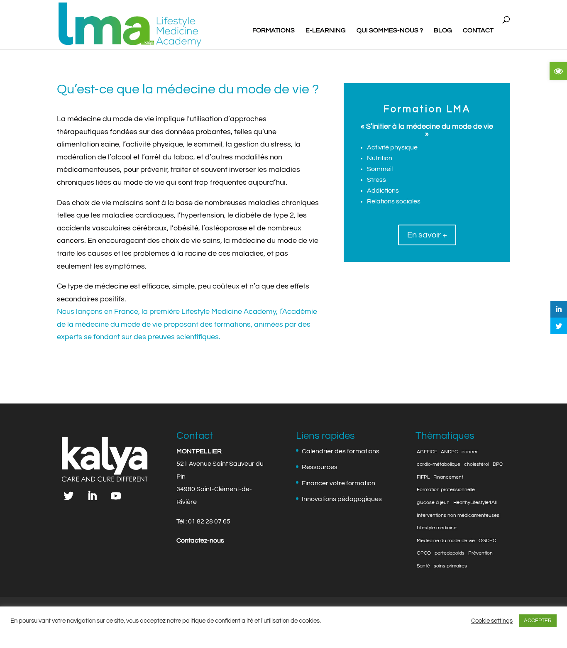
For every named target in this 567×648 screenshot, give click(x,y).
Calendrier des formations (340, 451)
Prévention (480, 553)
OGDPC (487, 540)
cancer (470, 452)
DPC (498, 464)
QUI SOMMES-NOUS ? (390, 30)
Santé (423, 566)
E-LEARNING (325, 30)
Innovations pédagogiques (342, 499)
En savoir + (427, 235)
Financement (448, 477)
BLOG (443, 30)
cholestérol (476, 464)
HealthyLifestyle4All (474, 502)
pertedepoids (449, 553)
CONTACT (478, 30)
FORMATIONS (273, 30)
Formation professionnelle (446, 489)
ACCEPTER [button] (538, 621)
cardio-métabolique (438, 464)
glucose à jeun (433, 502)
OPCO (424, 553)
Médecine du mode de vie (446, 540)
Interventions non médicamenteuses (458, 515)
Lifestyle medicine (437, 528)
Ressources (319, 467)
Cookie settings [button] (492, 621)
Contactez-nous (200, 540)
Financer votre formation (338, 483)
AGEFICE (427, 452)
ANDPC (449, 452)
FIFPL (423, 477)
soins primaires (450, 566)
